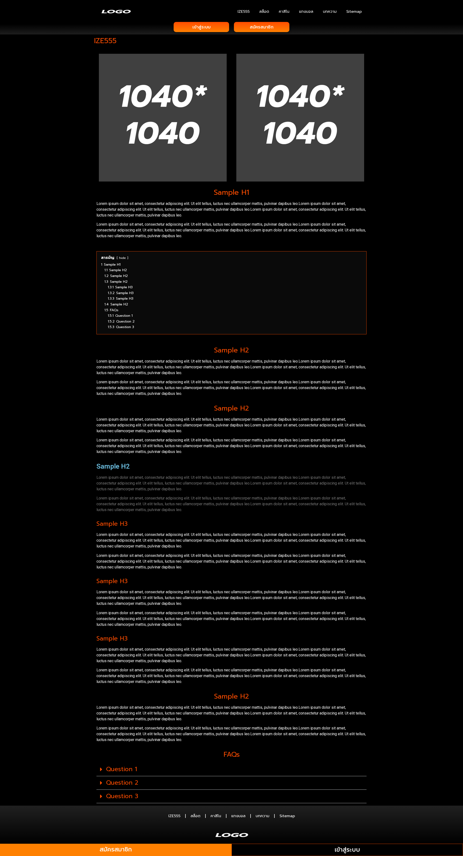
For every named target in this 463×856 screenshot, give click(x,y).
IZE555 (244, 11)
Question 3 (122, 796)
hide (122, 258)
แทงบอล (306, 11)
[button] (231, 769)
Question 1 (121, 769)
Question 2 (122, 782)
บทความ (330, 11)
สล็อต (264, 11)
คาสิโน (284, 11)
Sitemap (354, 11)
